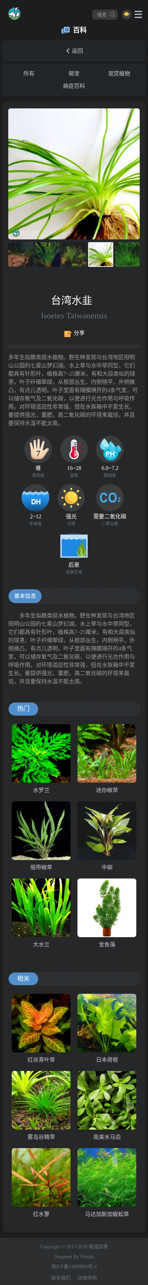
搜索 (102, 14)
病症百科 (74, 86)
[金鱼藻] (106, 908)
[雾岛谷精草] (41, 1100)
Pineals (87, 1256)
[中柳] (106, 830)
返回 (77, 51)
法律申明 (87, 1278)
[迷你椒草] (106, 753)
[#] (14, 14)
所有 (28, 73)
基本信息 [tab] (25, 596)
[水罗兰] (41, 753)
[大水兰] (41, 908)
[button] (133, 173)
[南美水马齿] (106, 1100)
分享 (79, 333)
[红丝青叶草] (41, 1023)
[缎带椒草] (41, 830)
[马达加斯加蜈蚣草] (106, 1177)
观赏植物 (119, 73)
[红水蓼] (41, 1177)
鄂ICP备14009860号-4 (74, 1266)
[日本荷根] (106, 1023)
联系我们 (61, 1278)
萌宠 (74, 73)
